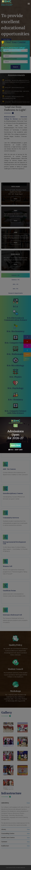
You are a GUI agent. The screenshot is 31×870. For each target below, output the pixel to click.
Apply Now (15, 445)
